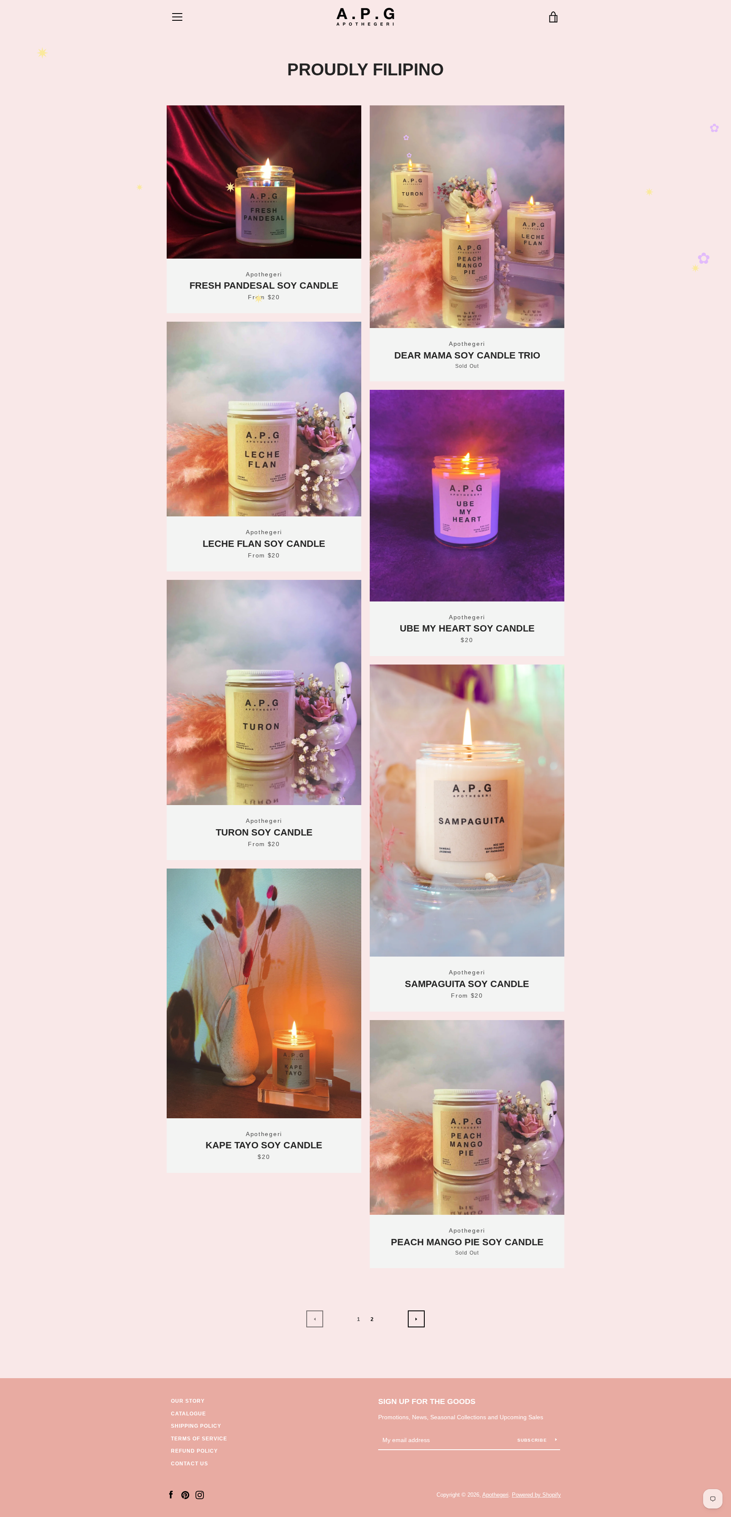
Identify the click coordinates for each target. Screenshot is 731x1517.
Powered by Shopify (536, 1495)
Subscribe (533, 1440)
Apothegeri (495, 1495)
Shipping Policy (196, 1426)
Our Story (188, 1401)
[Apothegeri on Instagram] (199, 1494)
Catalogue (188, 1414)
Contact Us (189, 1464)
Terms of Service (199, 1439)
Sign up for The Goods (426, 1401)
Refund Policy (194, 1451)
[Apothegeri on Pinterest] (185, 1494)
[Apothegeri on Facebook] (171, 1494)
